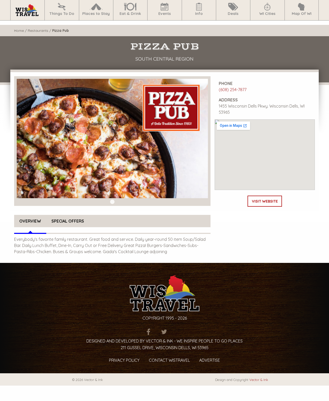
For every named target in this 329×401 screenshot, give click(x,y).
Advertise (209, 360)
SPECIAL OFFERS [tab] (67, 221)
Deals (233, 13)
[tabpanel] (112, 138)
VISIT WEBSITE (265, 201)
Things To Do (61, 13)
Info (199, 13)
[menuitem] (27, 10)
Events (164, 13)
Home (19, 30)
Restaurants (38, 30)
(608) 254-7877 (232, 89)
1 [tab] (112, 202)
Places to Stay (96, 13)
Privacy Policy (124, 360)
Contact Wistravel (169, 360)
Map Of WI (302, 13)
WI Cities (267, 13)
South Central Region (164, 59)
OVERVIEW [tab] (30, 221)
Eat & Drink (130, 13)
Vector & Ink (258, 380)
